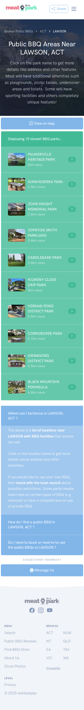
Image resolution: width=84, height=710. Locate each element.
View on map (44, 123)
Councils (53, 668)
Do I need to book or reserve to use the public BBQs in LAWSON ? (36, 545)
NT (48, 641)
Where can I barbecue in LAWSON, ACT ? (36, 415)
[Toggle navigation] (74, 9)
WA (66, 658)
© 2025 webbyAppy (20, 693)
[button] (42, 160)
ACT (49, 633)
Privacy (10, 685)
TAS (66, 649)
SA (48, 649)
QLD (66, 641)
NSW (67, 633)
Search (9, 633)
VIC (49, 658)
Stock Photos (15, 666)
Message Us (44, 570)
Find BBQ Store (17, 649)
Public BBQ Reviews (20, 641)
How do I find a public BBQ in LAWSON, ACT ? (31, 524)
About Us (11, 658)
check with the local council (38, 483)
